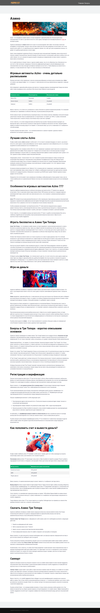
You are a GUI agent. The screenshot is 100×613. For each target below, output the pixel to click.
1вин (63, 39)
